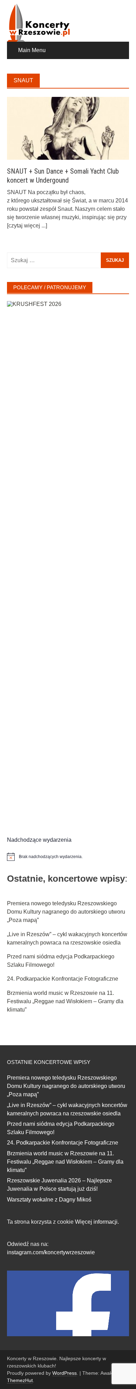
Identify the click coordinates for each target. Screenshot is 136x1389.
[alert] (68, 856)
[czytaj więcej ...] (27, 225)
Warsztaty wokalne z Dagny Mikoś (49, 1200)
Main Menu (32, 50)
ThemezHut (20, 1380)
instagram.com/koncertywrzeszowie (51, 1252)
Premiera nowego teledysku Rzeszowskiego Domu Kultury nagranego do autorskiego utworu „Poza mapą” (66, 911)
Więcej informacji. (97, 1222)
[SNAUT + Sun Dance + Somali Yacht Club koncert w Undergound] (68, 128)
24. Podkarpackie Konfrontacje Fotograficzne (62, 979)
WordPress (64, 1373)
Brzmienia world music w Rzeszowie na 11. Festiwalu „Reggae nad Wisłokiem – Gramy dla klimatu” (65, 1001)
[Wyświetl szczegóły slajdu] (68, 561)
